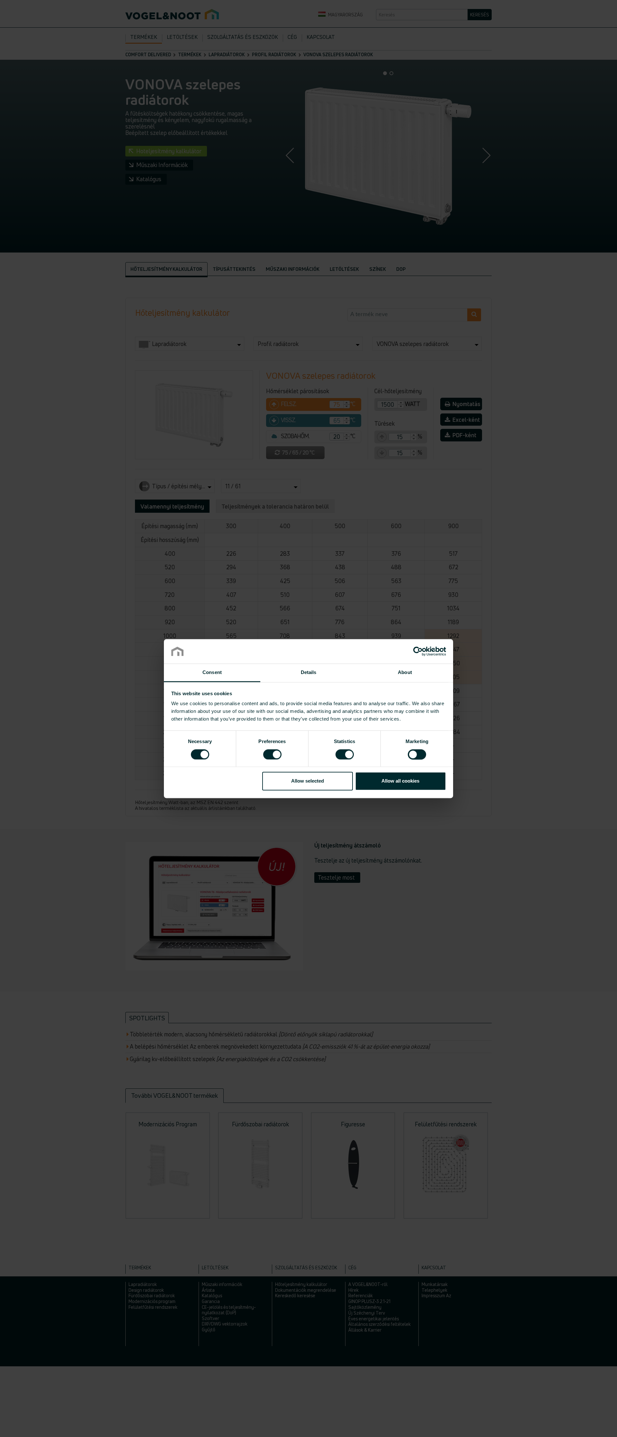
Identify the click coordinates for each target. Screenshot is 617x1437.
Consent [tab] (212, 672)
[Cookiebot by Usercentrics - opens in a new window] (418, 651)
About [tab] (405, 672)
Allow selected (307, 781)
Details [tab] (309, 672)
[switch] (272, 754)
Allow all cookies (400, 781)
